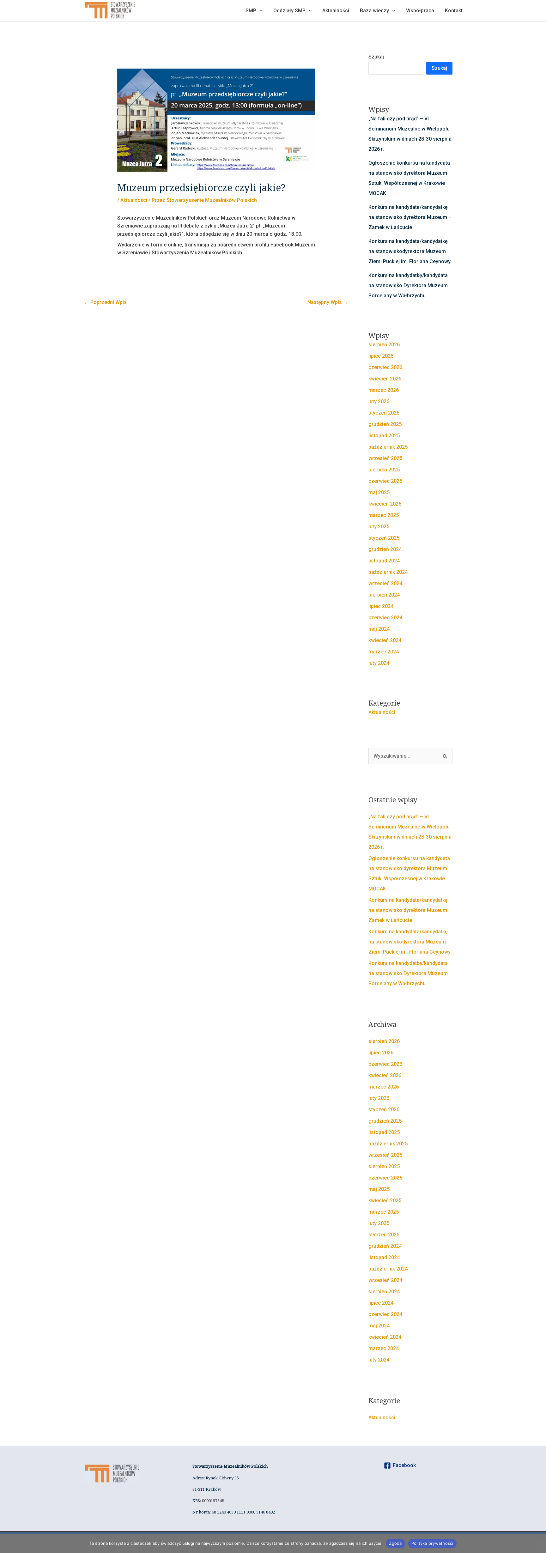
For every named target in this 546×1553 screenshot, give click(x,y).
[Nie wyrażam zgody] (538, 1543)
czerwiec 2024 (385, 618)
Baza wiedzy (374, 11)
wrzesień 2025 (385, 458)
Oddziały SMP (289, 11)
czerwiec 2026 (385, 367)
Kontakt (454, 11)
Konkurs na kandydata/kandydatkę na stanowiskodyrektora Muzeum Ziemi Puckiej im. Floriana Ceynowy (409, 251)
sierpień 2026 (384, 345)
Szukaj (376, 57)
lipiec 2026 (380, 356)
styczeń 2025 (383, 538)
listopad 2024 (384, 561)
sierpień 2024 (384, 595)
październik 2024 (388, 572)
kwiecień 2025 (384, 504)
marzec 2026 (383, 390)
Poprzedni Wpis (105, 302)
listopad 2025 (384, 436)
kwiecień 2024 (384, 640)
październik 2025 (388, 447)
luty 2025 (378, 527)
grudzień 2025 (385, 424)
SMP (251, 11)
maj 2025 (379, 492)
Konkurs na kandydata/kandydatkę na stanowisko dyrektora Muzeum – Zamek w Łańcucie (410, 217)
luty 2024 (378, 663)
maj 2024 (379, 629)
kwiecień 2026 (384, 379)
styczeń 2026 (383, 413)
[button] (259, 10)
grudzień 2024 (385, 549)
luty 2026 (378, 401)
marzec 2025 (383, 515)
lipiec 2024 (380, 606)
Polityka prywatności (432, 1543)
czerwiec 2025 (385, 481)
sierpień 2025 (384, 470)
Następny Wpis (327, 302)
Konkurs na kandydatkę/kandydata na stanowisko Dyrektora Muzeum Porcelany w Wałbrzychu (408, 285)
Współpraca (420, 11)
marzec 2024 (383, 652)
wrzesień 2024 (385, 583)
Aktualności (335, 11)
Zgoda (395, 1543)
